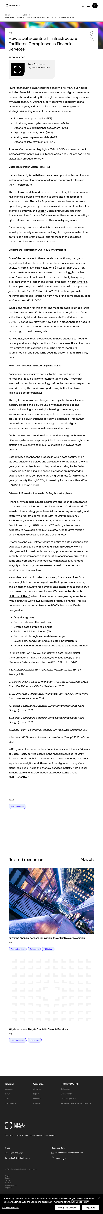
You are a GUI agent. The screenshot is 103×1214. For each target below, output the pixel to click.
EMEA (7, 1094)
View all (86, 859)
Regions (9, 1083)
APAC (7, 1099)
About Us (37, 1089)
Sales (7, 1148)
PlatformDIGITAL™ (19, 596)
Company (38, 1083)
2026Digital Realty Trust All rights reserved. (22, 1169)
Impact (36, 1094)
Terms (7, 1180)
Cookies (8, 1183)
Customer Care (58, 1148)
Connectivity (66, 1094)
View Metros (10, 1103)
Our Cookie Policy (80, 1202)
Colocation (65, 1089)
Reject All (90, 1207)
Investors (37, 1099)
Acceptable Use (11, 1185)
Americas (9, 1089)
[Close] (99, 1198)
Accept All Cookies (67, 1207)
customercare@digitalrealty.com (69, 1153)
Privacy (7, 1178)
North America (78, 281)
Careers (36, 1103)
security (29, 565)
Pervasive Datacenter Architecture (76, 1103)
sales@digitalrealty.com (19, 1158)
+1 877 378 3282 (16, 1153)
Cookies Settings (10, 1207)
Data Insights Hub (68, 1099)
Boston (42, 210)
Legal (7, 1176)
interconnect (38, 772)
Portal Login (61, 1158)
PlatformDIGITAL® (70, 1083)
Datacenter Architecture (36, 662)
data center (28, 605)
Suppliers (8, 1188)
